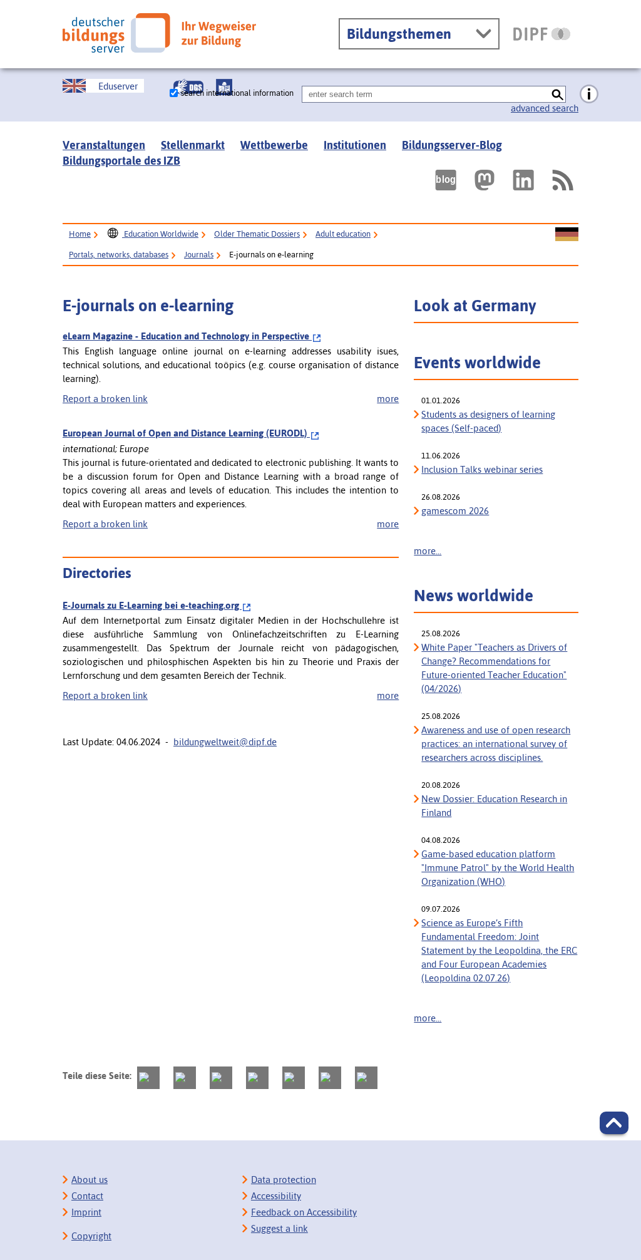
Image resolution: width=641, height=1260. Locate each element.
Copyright (91, 1236)
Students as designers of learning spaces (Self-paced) (488, 421)
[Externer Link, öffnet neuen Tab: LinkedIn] (523, 180)
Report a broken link (105, 398)
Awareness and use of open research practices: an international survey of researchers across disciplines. (495, 744)
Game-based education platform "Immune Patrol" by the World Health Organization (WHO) (497, 868)
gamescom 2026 (455, 510)
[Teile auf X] (221, 1077)
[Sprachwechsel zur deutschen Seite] (566, 234)
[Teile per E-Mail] (330, 1077)
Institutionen (355, 145)
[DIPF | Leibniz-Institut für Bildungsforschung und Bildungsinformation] (541, 33)
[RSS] (562, 180)
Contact (87, 1195)
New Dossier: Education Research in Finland (494, 805)
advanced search (544, 108)
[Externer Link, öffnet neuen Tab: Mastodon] (484, 180)
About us (89, 1179)
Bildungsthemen (399, 34)
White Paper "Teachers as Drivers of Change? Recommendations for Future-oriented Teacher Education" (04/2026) (494, 668)
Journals (198, 254)
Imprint (86, 1212)
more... (427, 550)
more (388, 398)
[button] (614, 1123)
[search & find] (557, 94)
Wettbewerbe (274, 145)
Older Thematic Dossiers (257, 234)
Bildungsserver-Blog (452, 145)
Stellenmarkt (193, 145)
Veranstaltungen (104, 145)
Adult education (343, 234)
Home (80, 234)
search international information (237, 93)
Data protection (283, 1179)
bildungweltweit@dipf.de (225, 741)
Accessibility (276, 1195)
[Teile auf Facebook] (184, 1077)
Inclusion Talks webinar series (482, 469)
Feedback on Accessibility (304, 1212)
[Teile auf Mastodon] (148, 1077)
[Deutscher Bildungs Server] (159, 33)
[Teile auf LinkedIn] (293, 1077)
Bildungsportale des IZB (121, 160)
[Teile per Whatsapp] (257, 1077)
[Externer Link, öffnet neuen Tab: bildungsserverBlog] (445, 180)
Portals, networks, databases (118, 254)
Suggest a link (279, 1228)
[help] (589, 94)
